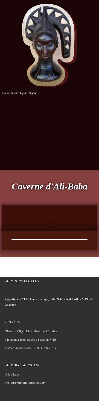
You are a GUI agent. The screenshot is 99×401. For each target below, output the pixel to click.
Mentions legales (22, 281)
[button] (49, 137)
